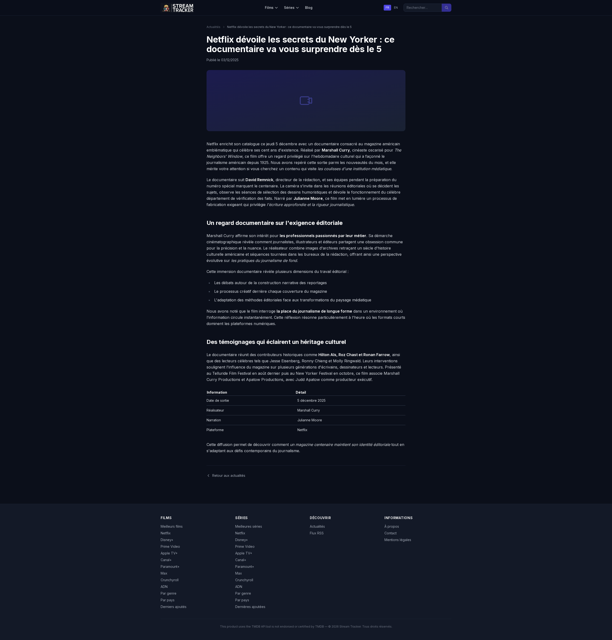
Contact (390, 533)
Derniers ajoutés (173, 607)
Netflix (166, 533)
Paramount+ (170, 566)
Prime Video (170, 546)
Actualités (213, 27)
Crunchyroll (170, 580)
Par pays (168, 600)
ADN (164, 587)
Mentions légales (397, 540)
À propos (391, 526)
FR (387, 7)
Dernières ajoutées (250, 607)
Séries (289, 7)
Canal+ (166, 560)
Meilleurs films (172, 526)
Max (164, 573)
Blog (308, 7)
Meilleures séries (248, 526)
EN (396, 7)
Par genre (168, 593)
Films (269, 7)
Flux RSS (317, 533)
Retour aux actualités (228, 475)
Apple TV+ (169, 553)
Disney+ (167, 540)
